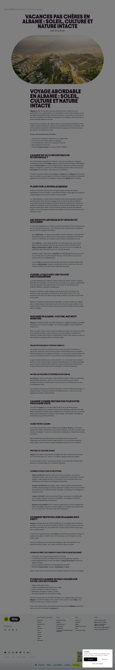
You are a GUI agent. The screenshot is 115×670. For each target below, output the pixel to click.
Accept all (90, 659)
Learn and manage (97, 663)
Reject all (104, 659)
